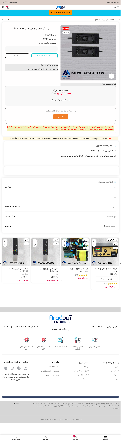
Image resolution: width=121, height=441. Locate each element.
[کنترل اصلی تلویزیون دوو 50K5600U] (45, 252)
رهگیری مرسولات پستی (81, 371)
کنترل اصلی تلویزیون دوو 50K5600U (49, 270)
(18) (105, 284)
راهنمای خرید (114, 371)
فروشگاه (86, 366)
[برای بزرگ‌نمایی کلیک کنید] (111, 76)
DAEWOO (49, 65)
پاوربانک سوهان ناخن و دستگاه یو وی (106, 270)
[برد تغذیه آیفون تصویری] (75, 252)
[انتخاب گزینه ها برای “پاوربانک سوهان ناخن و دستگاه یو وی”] (94, 241)
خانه (118, 19)
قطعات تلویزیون (108, 19)
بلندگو (97, 19)
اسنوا (26, 274)
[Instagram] (25, 368)
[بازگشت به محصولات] (5, 19)
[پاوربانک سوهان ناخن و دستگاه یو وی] (105, 252)
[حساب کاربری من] (3, 7)
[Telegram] (18, 368)
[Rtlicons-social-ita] (5, 368)
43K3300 (47, 69)
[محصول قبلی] (8, 19)
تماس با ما (115, 375)
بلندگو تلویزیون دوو (35, 69)
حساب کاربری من (83, 375)
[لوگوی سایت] (60, 7)
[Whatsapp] (12, 368)
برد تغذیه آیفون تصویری (78, 268)
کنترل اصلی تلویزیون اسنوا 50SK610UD (18, 270)
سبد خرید (86, 379)
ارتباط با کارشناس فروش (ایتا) (60, 12)
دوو (57, 274)
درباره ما (116, 379)
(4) (76, 275)
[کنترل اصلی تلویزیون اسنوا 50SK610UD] (16, 252)
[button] (64, 241)
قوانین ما (116, 366)
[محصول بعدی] (2, 19)
